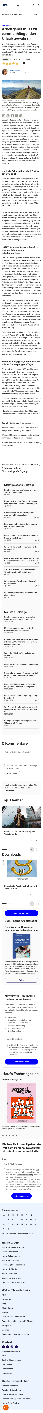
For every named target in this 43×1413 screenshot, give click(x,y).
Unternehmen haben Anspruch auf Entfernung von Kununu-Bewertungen (21, 674)
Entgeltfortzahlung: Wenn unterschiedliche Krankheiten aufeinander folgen (21, 502)
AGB (37, 1170)
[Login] (38, 4)
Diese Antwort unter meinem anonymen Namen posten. (23, 766)
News (5, 59)
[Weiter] (38, 849)
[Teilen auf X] (8, 116)
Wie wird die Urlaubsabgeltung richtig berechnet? (20, 548)
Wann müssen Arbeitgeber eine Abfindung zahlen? (21, 582)
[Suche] (33, 4)
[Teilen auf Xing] (17, 116)
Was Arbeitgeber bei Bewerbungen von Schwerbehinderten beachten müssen (21, 559)
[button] (11, 773)
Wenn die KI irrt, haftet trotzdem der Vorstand (20, 654)
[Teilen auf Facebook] (12, 116)
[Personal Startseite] (8, 5)
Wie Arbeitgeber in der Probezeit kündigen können (21, 593)
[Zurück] (32, 849)
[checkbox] (3, 765)
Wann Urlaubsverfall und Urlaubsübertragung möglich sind (21, 536)
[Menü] (18, 4)
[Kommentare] (24, 63)
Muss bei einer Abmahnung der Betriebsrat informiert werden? (19, 629)
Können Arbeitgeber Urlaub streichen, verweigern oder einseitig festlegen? (20, 429)
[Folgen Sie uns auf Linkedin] (3, 1346)
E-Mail (4, 1159)
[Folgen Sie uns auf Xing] (7, 1346)
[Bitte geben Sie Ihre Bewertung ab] (16, 63)
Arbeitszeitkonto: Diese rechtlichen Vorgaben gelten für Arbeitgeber (19, 570)
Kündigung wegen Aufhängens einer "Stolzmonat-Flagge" (20, 491)
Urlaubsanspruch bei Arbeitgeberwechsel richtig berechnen (19, 513)
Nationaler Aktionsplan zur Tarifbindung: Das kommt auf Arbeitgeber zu (20, 685)
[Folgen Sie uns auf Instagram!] (12, 1346)
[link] (5, 14)
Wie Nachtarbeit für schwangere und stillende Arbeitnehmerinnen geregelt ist (20, 709)
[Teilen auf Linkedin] (21, 116)
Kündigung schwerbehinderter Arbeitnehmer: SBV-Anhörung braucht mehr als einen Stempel (21, 641)
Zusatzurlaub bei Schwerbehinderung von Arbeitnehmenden (20, 525)
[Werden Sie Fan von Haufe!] (16, 1346)
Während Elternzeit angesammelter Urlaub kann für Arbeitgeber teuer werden (20, 436)
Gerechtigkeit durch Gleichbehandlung (21, 664)
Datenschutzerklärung (25, 1175)
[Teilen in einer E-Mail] (4, 116)
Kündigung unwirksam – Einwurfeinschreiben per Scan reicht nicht (20, 618)
